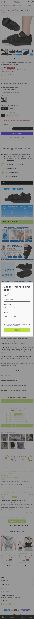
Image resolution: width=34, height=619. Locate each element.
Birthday (6, 312)
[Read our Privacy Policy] (29, 325)
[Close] (31, 284)
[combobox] (7, 308)
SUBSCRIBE (17, 330)
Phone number (7, 304)
